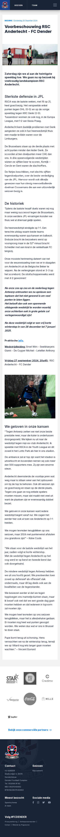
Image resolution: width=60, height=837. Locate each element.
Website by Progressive (20, 825)
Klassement (37, 771)
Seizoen (18, 5)
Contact (7, 825)
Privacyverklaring (11, 822)
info (20, 340)
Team (34, 5)
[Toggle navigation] (55, 5)
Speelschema (11, 802)
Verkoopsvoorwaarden (28, 822)
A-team (8, 806)
